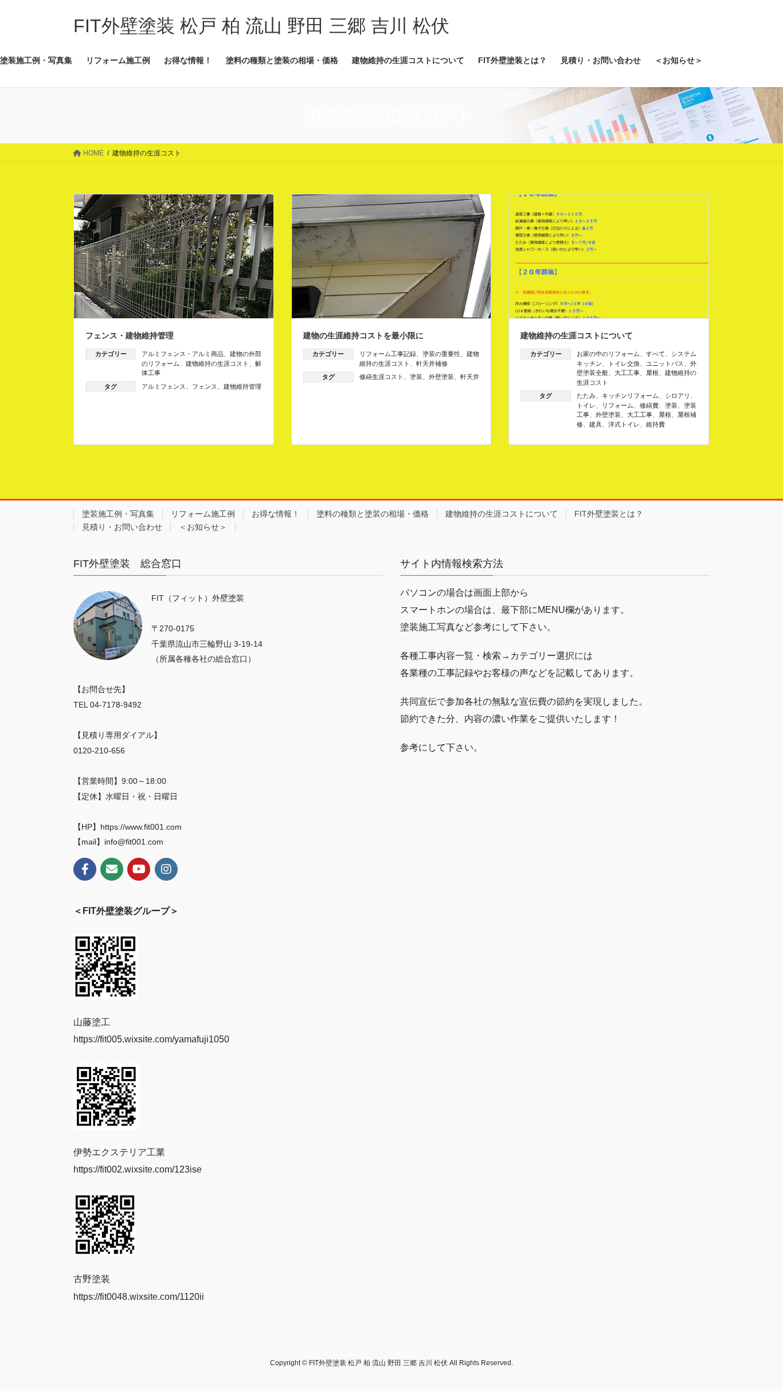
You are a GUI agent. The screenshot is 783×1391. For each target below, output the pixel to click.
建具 (595, 424)
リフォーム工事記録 (387, 353)
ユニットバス (665, 363)
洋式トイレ (624, 424)
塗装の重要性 (441, 353)
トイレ (586, 405)
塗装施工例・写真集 (118, 513)
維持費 (655, 424)
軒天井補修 (432, 363)
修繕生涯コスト (381, 376)
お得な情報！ (276, 513)
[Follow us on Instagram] (166, 869)
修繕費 (649, 405)
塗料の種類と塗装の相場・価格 (372, 513)
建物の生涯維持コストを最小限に (363, 335)
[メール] (111, 869)
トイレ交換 (624, 363)
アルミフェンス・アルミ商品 (183, 353)
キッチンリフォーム (630, 395)
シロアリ (677, 395)
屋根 (652, 372)
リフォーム (617, 405)
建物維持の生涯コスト (217, 363)
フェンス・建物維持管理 (129, 335)
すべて (655, 353)
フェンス (204, 386)
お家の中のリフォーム (608, 353)
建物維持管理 (242, 386)
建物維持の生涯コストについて (576, 335)
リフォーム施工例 (203, 513)
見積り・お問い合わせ (122, 527)
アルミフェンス (164, 386)
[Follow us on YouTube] (138, 869)
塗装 (416, 376)
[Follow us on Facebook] (84, 869)
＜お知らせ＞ (203, 527)
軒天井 (469, 376)
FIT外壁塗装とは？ (608, 513)
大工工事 (627, 372)
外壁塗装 (441, 376)
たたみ (586, 395)
